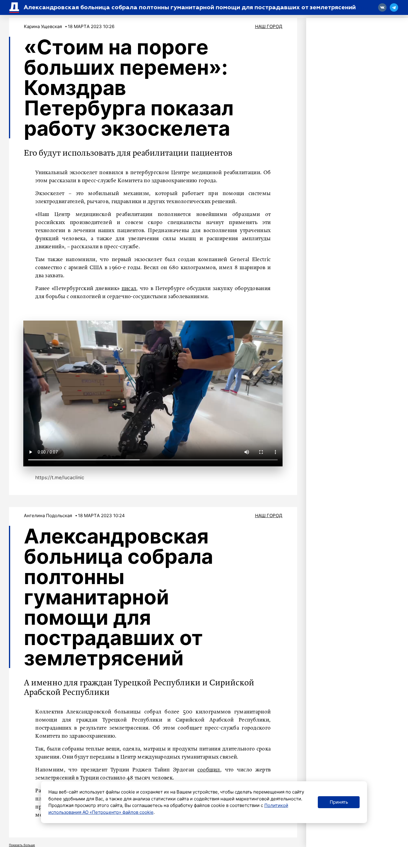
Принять (339, 802)
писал (129, 288)
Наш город (268, 26)
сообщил (208, 770)
